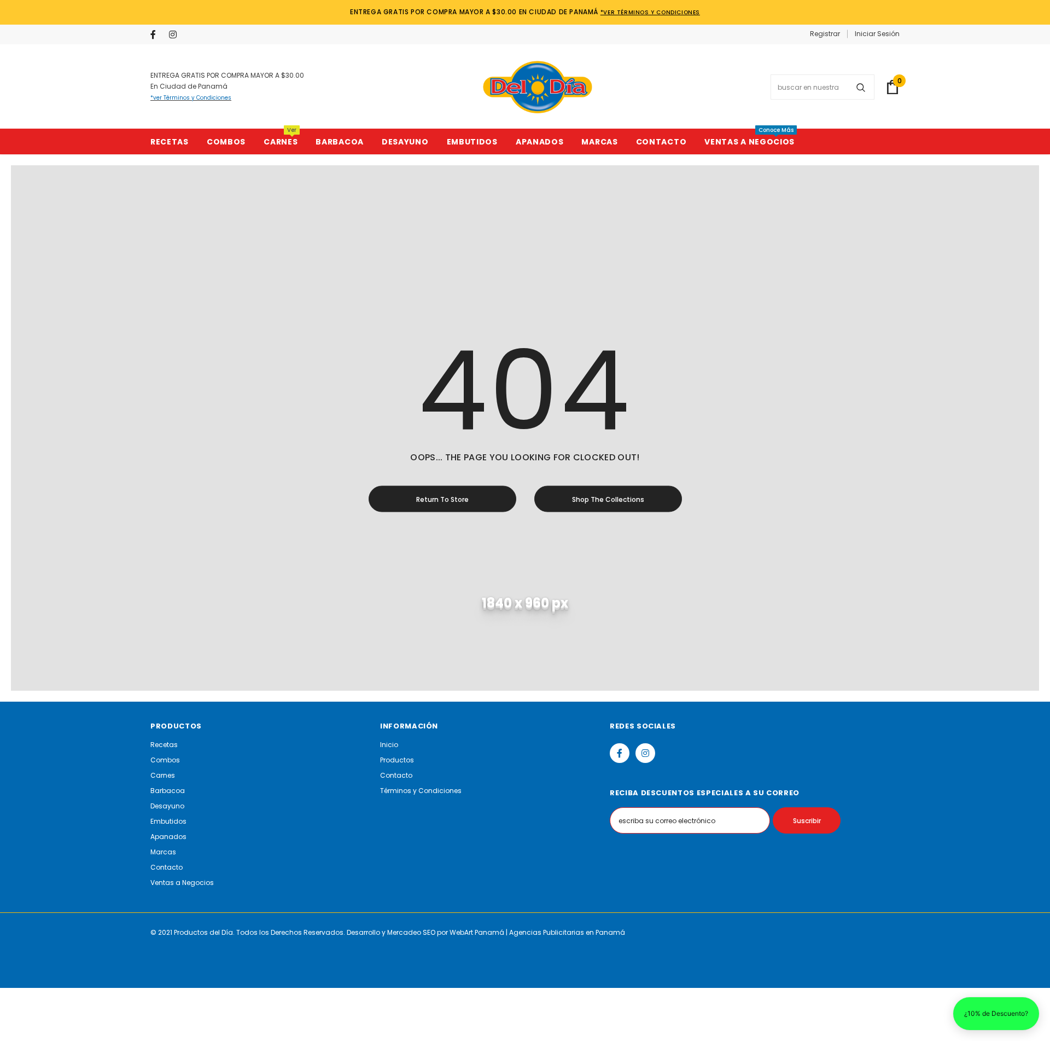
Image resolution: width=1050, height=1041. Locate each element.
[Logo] (537, 87)
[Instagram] (176, 35)
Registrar (825, 33)
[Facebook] (157, 35)
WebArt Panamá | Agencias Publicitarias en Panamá (537, 932)
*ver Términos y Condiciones (650, 12)
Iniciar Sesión (877, 33)
